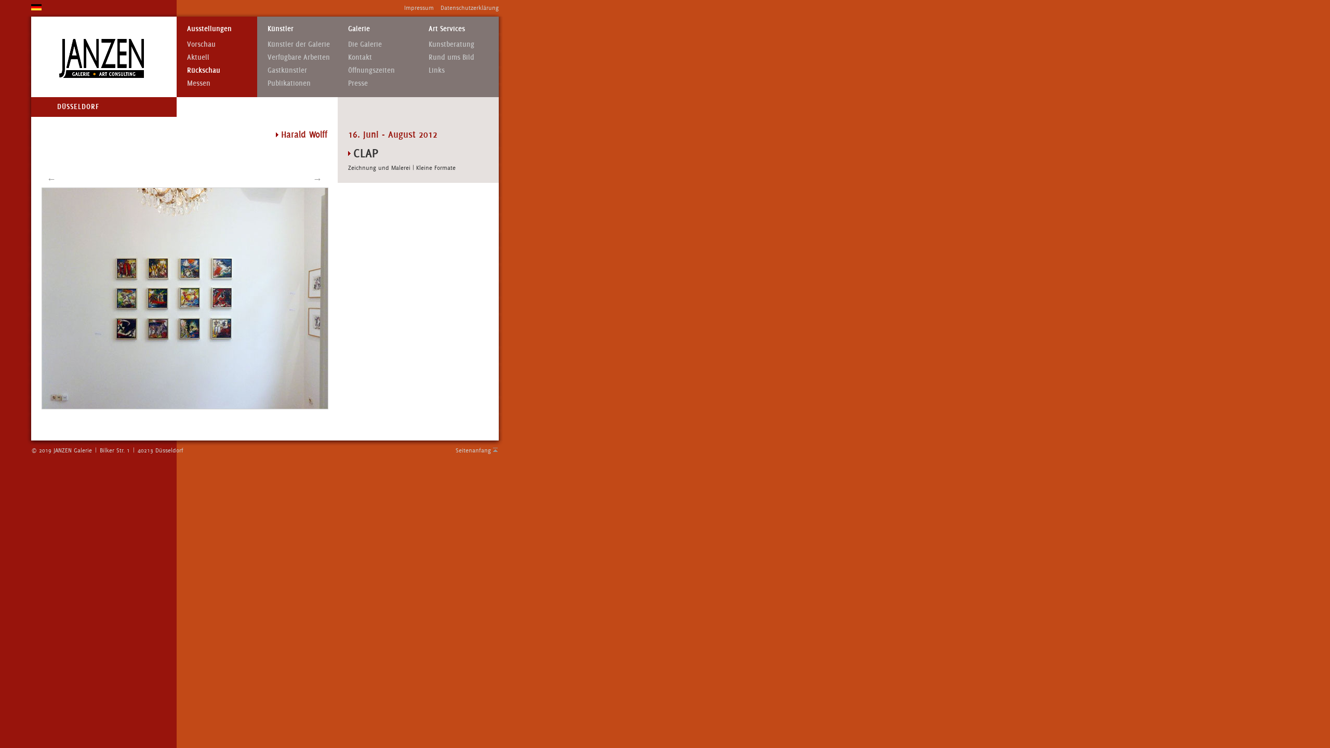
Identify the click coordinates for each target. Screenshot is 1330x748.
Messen (198, 83)
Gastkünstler (287, 70)
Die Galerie (365, 44)
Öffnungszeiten (371, 70)
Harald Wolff (304, 134)
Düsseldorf (78, 106)
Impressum (419, 7)
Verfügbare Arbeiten (299, 57)
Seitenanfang (473, 450)
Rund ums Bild (451, 57)
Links (437, 70)
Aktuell (198, 57)
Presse (358, 83)
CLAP (365, 153)
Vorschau (201, 44)
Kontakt (360, 57)
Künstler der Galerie (299, 44)
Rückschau (203, 70)
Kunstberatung (451, 44)
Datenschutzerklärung (470, 7)
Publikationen (289, 83)
